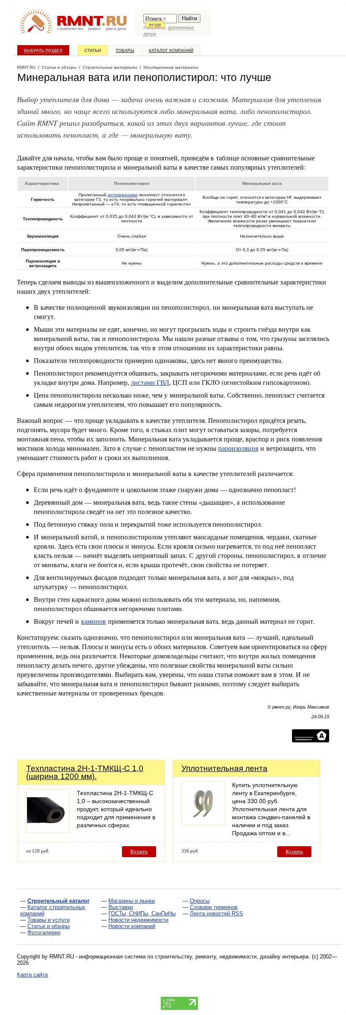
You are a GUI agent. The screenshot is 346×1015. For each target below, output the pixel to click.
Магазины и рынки (131, 901)
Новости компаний (131, 926)
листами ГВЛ (150, 382)
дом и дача (116, 29)
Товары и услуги (48, 920)
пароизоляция (238, 448)
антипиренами (123, 194)
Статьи (92, 50)
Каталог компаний (171, 50)
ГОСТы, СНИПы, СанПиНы (142, 913)
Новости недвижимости (138, 920)
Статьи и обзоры (48, 926)
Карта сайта (32, 975)
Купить (139, 851)
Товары (125, 50)
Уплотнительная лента (224, 768)
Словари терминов (214, 907)
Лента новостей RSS (216, 913)
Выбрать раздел (43, 50)
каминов (93, 621)
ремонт (94, 29)
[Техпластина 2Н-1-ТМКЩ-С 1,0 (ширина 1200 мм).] (48, 831)
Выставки (120, 907)
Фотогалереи (43, 932)
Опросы (200, 901)
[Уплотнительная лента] (203, 823)
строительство (70, 29)
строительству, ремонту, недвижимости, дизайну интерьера (231, 956)
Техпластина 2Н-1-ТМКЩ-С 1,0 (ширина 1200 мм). (84, 772)
